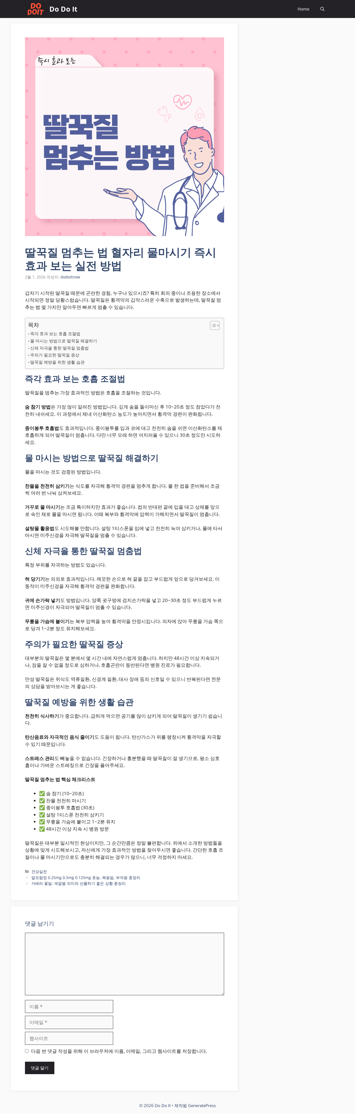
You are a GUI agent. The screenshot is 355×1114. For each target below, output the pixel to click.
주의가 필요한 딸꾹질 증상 (54, 355)
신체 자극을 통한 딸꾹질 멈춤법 (59, 348)
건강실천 (39, 871)
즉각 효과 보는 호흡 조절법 (55, 333)
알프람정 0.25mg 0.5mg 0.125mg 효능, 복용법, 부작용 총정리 (85, 877)
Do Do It (63, 9)
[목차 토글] (212, 325)
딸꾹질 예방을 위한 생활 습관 (57, 362)
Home (303, 9)
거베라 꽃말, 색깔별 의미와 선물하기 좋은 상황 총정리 (78, 883)
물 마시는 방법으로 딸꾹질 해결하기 (63, 340)
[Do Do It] (36, 9)
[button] (322, 9)
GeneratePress (202, 1105)
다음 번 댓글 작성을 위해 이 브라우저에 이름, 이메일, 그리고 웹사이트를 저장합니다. (119, 1051)
